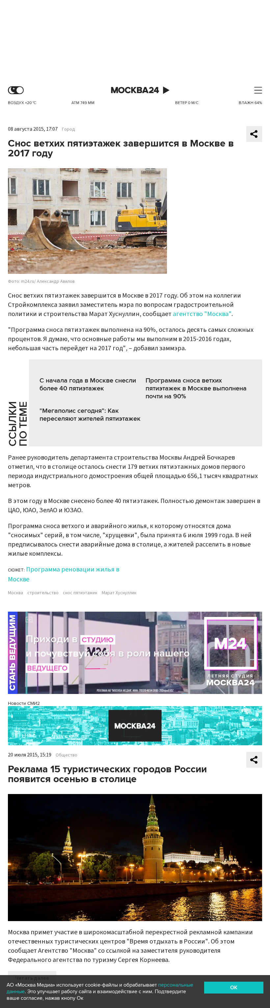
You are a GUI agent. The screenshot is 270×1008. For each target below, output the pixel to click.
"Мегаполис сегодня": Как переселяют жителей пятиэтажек (90, 415)
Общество (66, 755)
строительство (43, 593)
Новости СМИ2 (24, 703)
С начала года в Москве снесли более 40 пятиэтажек (88, 384)
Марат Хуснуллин (119, 593)
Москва (15, 593)
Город (68, 129)
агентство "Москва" (202, 314)
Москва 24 (135, 90)
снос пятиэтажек (80, 593)
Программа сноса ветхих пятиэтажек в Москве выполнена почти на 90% (196, 388)
